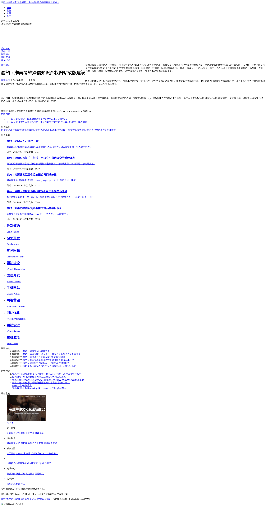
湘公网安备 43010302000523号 (35, 499)
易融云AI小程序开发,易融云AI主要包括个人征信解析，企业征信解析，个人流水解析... (49, 147)
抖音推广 (11, 463)
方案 (9, 13)
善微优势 (5, 51)
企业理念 (20, 433)
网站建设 (86, 130)
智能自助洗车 (31, 463)
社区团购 (11, 453)
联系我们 (5, 60)
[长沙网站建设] (30, 2)
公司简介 (11, 433)
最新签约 (5, 54)
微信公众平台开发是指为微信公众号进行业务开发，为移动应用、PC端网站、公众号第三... (51, 163)
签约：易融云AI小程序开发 (23, 141)
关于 (9, 16)
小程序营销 (18, 130)
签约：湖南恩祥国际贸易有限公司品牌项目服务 (34, 208)
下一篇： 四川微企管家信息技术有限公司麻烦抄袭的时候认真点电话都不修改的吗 (47, 122)
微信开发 (29, 473)
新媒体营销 (36, 453)
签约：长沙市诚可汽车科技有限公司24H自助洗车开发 (49, 366)
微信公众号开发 (35, 443)
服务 (9, 7)
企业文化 (29, 433)
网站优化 (39, 473)
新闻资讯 (5, 57)
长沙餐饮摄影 (44, 463)
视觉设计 (44, 130)
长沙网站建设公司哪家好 (103, 130)
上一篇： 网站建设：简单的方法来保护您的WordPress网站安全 (37, 119)
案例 (9, 10)
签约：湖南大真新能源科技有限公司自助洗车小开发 (37, 191)
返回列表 (5, 114)
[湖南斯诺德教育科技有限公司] (26, 420)
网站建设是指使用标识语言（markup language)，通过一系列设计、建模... (42, 180)
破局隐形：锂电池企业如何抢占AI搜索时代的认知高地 (39, 377)
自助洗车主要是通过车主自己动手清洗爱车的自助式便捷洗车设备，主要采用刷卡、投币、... (52, 197)
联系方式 (11, 484)
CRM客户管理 (23, 453)
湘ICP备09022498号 (10, 499)
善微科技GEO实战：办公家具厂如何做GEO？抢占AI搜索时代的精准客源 (48, 379)
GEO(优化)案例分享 (22, 385)
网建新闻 (20, 473)
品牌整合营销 (50, 443)
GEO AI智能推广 (50, 453)
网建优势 (39, 433)
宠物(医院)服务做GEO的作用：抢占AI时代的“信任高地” (39, 388)
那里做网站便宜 (32, 130)
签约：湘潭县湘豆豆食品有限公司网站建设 (32, 174)
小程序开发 (21, 443)
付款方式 (20, 484)
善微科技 (5, 80)
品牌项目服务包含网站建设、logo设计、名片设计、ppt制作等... (37, 214)
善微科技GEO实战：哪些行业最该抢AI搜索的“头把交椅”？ (41, 382)
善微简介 (5, 48)
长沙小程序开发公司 (60, 130)
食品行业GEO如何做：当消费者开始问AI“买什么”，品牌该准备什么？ (46, 374)
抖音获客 (20, 463)
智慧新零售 (75, 130)
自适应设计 (6, 130)
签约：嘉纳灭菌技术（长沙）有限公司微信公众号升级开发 (41, 157)
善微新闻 (11, 473)
